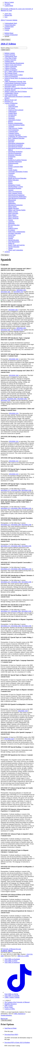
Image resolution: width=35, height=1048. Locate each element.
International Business (14, 188)
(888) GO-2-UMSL (23, 956)
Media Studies (12, 206)
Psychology (11, 230)
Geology (10, 175)
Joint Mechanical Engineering (17, 198)
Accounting (11, 105)
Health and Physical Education (17, 178)
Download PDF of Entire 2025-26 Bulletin (17, 1042)
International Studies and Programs (14, 85)
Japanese (10, 190)
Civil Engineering (13, 130)
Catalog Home (8, 5)
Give (5, 17)
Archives (7, 251)
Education (11, 141)
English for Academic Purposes (17, 160)
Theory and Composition (15, 250)
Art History (11, 116)
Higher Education (13, 180)
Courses (6, 30)
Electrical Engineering (14, 153)
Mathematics (12, 203)
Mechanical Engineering (15, 205)
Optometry (11, 221)
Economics (11, 140)
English (10, 158)
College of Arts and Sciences (12, 65)
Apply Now (8, 13)
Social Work (11, 235)
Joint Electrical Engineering (16, 195)
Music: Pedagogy (13, 216)
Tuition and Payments (10, 95)
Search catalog (5, 48)
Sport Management (13, 241)
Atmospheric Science (14, 120)
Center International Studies (16, 125)
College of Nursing (10, 68)
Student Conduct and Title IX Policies (15, 91)
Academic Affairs (7, 951)
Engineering (11, 156)
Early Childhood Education (16, 138)
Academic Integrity (10, 90)
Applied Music (12, 113)
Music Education (13, 213)
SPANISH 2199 (26, 490)
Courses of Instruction (10, 35)
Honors (10, 183)
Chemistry (11, 126)
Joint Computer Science (15, 193)
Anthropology (12, 111)
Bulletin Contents (9, 53)
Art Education (12, 115)
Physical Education (14, 225)
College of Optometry (10, 70)
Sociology (11, 236)
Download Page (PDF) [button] (11, 1034)
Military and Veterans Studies (16, 210)
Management (12, 200)
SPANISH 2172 (5, 490)
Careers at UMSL (9, 1009)
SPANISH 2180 (16, 490)
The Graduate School (10, 73)
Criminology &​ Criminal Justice (17, 136)
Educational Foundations (15, 145)
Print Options (5, 255)
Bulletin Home (8, 33)
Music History (12, 215)
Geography (11, 173)
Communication (13, 131)
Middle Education (13, 208)
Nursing (10, 220)
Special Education (13, 240)
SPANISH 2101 (18, 292)
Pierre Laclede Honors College (13, 75)
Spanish (10, 238)
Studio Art (11, 243)
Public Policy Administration (16, 231)
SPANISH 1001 (21, 290)
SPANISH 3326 (23, 711)
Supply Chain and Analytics (16, 245)
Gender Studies (12, 170)
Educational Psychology (15, 146)
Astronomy (11, 118)
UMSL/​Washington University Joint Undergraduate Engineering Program (15, 82)
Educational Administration (16, 143)
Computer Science (13, 133)
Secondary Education (14, 233)
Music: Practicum (13, 218)
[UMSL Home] (11, 949)
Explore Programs (9, 55)
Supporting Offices (10, 86)
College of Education (10, 66)
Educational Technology (15, 151)
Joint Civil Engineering (15, 191)
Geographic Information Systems (18, 171)
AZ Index (7, 4)
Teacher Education (13, 246)
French (10, 168)
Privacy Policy (8, 1007)
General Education (9, 25)
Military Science (13, 211)
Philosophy (11, 223)
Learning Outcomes (10, 60)
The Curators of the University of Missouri (17, 1002)
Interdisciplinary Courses (15, 186)
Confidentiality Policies (11, 93)
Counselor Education (14, 135)
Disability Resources (10, 1004)
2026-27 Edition (8, 44)
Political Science (13, 228)
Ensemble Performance (15, 161)
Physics (10, 226)
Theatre (10, 248)
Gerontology (12, 176)
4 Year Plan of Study (10, 58)
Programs (7, 28)
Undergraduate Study (10, 23)
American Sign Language (15, 110)
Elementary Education (14, 155)
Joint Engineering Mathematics (17, 196)
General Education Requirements (14, 63)
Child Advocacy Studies (15, 128)
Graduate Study (9, 26)
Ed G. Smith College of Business (14, 71)
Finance (10, 165)
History (10, 181)
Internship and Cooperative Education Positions (18, 88)
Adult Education (13, 106)
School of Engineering (11, 76)
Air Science (11, 108)
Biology (10, 121)
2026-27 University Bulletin (9, 20)
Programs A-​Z (8, 101)
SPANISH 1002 (5, 292)
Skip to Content (9, 2)
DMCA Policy (8, 1005)
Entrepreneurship (13, 163)
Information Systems (14, 185)
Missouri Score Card (10, 100)
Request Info (8, 15)
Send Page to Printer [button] (10, 1028)
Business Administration (15, 123)
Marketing (11, 201)
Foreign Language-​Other (15, 166)
